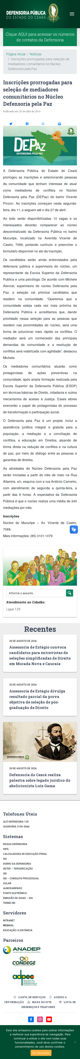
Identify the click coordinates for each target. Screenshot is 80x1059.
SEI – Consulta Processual (21, 878)
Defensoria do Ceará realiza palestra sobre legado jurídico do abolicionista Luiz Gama (39, 780)
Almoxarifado (12, 888)
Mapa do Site (41, 1002)
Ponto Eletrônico (15, 893)
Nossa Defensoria (15, 844)
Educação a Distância (17, 930)
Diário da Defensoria (17, 863)
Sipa (6, 849)
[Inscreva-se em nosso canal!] (49, 1021)
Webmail (8, 925)
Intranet (9, 920)
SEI (5, 873)
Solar (7, 883)
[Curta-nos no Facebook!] (31, 1021)
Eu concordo (41, 1053)
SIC (5, 858)
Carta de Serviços (32, 997)
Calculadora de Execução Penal (25, 854)
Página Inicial (15, 54)
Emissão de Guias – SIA (18, 898)
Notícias (36, 54)
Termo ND (9, 903)
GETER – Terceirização (18, 868)
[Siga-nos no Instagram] (40, 1021)
